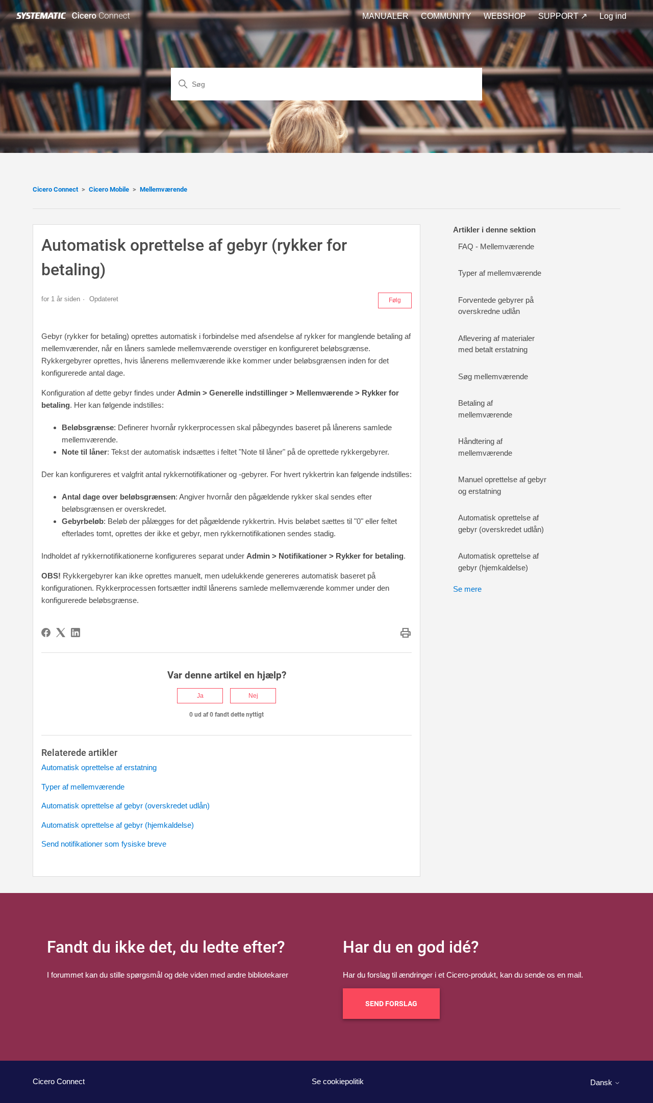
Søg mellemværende (493, 376)
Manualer (385, 16)
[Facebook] (46, 632)
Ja (200, 695)
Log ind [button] (612, 16)
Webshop (505, 16)
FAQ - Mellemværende (496, 246)
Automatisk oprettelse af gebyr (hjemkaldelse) (117, 825)
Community (446, 16)
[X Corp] (60, 632)
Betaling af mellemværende (485, 409)
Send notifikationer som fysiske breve (103, 843)
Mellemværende (163, 189)
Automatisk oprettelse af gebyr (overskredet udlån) (125, 805)
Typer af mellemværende (82, 786)
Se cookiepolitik (338, 1081)
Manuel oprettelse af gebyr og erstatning (502, 485)
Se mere (467, 589)
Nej (253, 695)
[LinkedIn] (75, 632)
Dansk (602, 1082)
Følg (395, 300)
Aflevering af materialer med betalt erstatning (496, 344)
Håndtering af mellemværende (485, 447)
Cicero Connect (55, 189)
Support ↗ (562, 16)
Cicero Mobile (109, 189)
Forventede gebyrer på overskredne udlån (496, 306)
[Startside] (75, 16)
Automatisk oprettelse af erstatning (99, 767)
